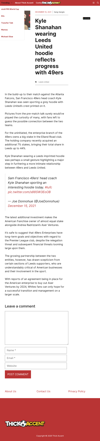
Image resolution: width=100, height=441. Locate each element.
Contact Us (41, 3)
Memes (4, 30)
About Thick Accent (24, 3)
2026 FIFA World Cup (10, 9)
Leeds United (44, 82)
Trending (5, 3)
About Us (10, 391)
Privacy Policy (76, 391)
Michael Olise (7, 37)
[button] (98, 3)
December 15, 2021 (22, 206)
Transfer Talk (7, 23)
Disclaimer (54, 3)
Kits (2, 16)
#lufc (48, 187)
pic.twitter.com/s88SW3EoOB (29, 192)
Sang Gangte (59, 12)
